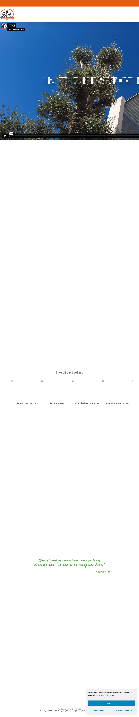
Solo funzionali (98, 710)
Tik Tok (69, 642)
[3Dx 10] (56, 381)
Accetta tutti (111, 703)
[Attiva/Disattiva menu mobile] (138, 10)
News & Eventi (133, 642)
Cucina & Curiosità (132, 646)
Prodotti (136, 639)
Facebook (69, 631)
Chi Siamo (135, 635)
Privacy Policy (5, 661)
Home (137, 631)
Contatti (136, 650)
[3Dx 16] (117, 381)
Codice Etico (5, 653)
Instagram (69, 635)
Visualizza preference (124, 710)
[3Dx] (26, 381)
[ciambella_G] (87, 381)
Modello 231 (4, 657)
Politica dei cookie (106, 695)
